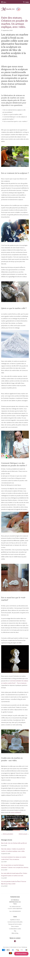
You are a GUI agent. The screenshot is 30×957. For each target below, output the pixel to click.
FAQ (15, 931)
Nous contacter (15, 926)
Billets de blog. (15, 933)
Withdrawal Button (21, 953)
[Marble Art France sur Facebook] (15, 941)
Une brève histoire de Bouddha (15, 922)
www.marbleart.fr (16, 812)
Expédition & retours (15, 919)
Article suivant (23, 834)
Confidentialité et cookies (15, 928)
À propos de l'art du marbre (15, 924)
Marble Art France (17, 947)
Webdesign (24, 947)
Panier (27, 2)
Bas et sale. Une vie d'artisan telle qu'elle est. (14, 843)
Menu (4, 2)
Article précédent (8, 834)
